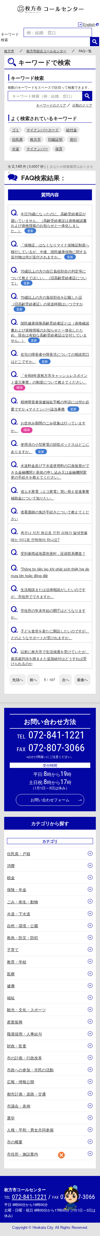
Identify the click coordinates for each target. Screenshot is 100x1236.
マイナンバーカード (42, 129)
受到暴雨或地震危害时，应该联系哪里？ (48, 553)
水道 (15, 148)
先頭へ (17, 679)
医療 (11, 974)
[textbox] (58, 32)
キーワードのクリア (51, 105)
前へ (33, 679)
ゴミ (15, 129)
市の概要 (14, 1141)
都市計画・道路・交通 (26, 1094)
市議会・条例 (18, 1106)
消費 (11, 865)
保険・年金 (16, 889)
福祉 (11, 997)
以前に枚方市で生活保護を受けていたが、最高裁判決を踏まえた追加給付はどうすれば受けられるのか (50, 657)
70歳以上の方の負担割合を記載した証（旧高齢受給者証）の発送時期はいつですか (47, 303)
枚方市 (9, 51)
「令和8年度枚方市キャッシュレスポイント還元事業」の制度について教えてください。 (49, 381)
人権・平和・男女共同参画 (30, 1130)
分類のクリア (82, 105)
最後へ (82, 679)
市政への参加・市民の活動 (30, 1069)
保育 (58, 148)
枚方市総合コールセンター (46, 51)
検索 (94, 41)
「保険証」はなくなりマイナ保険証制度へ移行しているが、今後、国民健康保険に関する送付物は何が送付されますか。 (50, 251)
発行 (73, 139)
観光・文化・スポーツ (26, 1009)
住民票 (17, 139)
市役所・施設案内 (22, 1154)
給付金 (71, 129)
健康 (11, 985)
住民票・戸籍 (18, 853)
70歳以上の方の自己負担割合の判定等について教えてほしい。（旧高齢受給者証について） (49, 277)
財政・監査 (16, 1046)
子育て (13, 949)
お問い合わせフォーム (50, 799)
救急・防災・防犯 (22, 937)
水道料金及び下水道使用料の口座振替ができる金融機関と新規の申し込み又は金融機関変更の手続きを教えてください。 (50, 471)
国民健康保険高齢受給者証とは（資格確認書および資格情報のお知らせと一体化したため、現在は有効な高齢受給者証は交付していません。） (50, 331)
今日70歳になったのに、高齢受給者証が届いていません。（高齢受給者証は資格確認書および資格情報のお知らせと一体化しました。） (49, 222)
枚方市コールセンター (50, 10)
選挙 (11, 1118)
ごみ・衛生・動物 (22, 901)
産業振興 (14, 1022)
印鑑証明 (55, 139)
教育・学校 (16, 962)
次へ (65, 679)
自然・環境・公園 (22, 925)
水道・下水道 (18, 913)
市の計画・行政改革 (24, 1058)
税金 (11, 877)
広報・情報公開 (20, 1081)
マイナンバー (37, 148)
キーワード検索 (10, 36)
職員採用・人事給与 (24, 1034)
